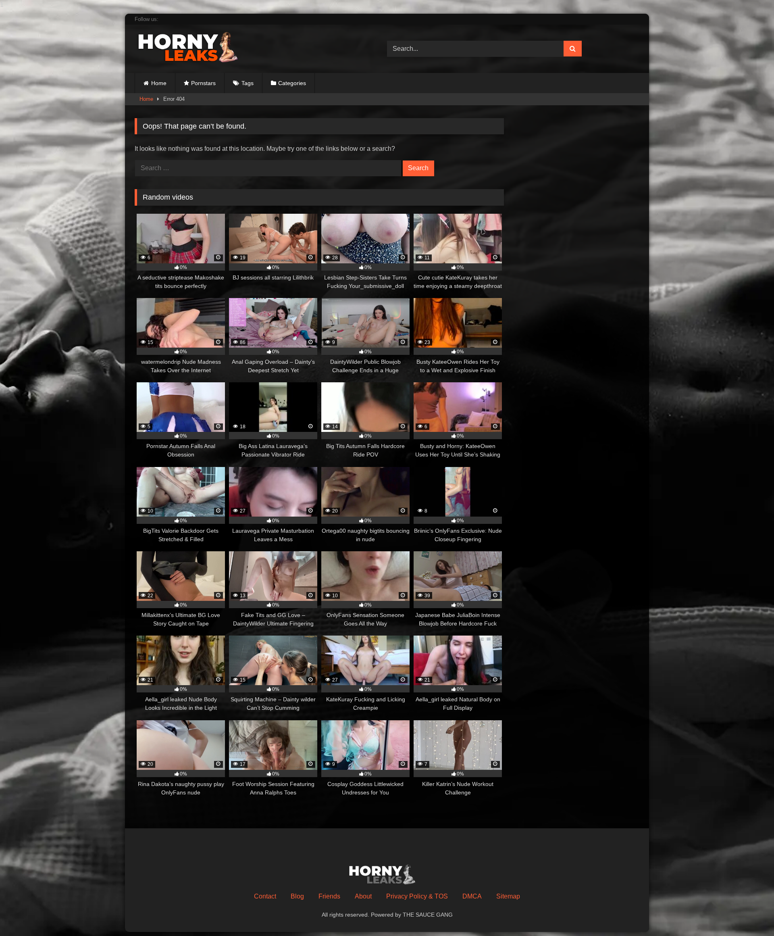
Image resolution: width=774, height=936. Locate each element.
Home (158, 83)
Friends (329, 896)
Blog (297, 896)
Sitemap (508, 896)
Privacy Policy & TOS (417, 896)
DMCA (472, 896)
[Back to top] (749, 913)
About (363, 896)
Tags (247, 83)
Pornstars (203, 83)
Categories (292, 83)
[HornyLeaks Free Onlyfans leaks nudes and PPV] (195, 47)
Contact (265, 896)
